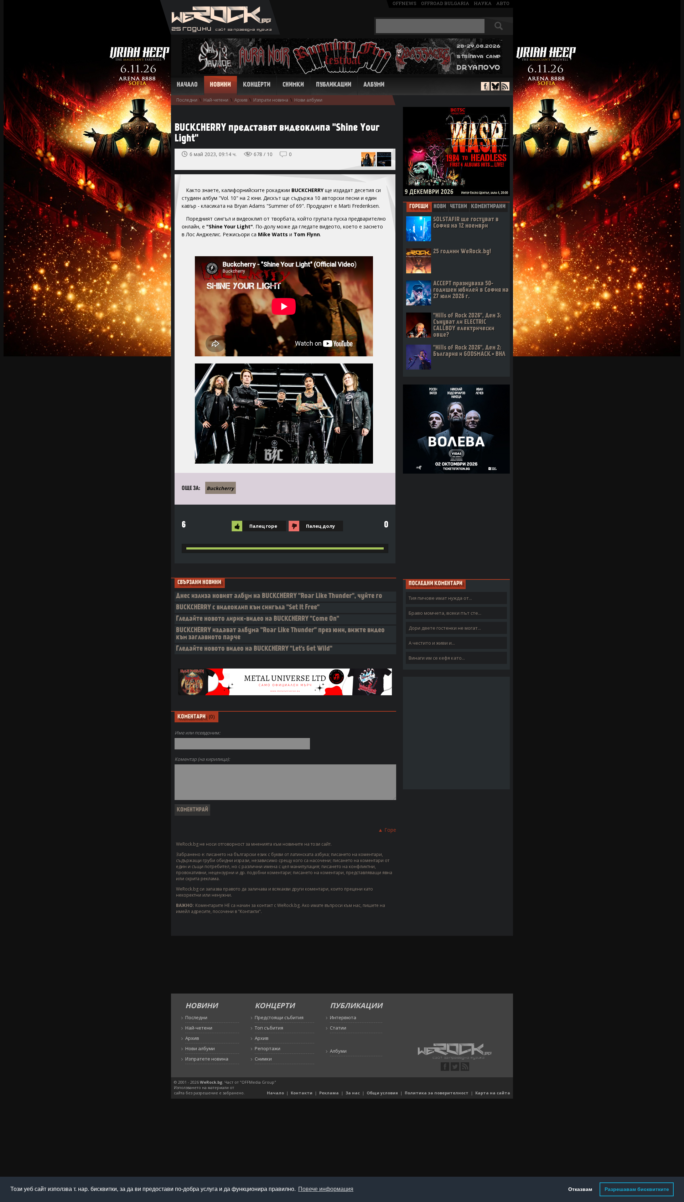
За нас (353, 1092)
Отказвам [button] (580, 1189)
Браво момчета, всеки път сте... (445, 613)
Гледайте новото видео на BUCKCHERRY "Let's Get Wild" (254, 649)
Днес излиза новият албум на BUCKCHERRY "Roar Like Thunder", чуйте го (279, 596)
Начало (187, 85)
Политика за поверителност (436, 1092)
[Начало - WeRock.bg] (220, 33)
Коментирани (488, 207)
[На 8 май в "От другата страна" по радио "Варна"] (384, 159)
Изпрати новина (270, 100)
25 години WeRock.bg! (462, 252)
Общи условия (382, 1092)
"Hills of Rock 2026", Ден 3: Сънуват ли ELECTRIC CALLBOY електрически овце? (467, 325)
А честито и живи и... (432, 643)
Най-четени (215, 100)
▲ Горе (387, 829)
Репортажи (267, 1048)
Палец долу (320, 526)
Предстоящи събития (279, 1017)
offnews (404, 3)
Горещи (418, 207)
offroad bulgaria (445, 3)
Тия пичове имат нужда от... (440, 598)
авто (502, 3)
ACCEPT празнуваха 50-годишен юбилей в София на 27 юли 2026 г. (471, 290)
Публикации (333, 85)
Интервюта (343, 1017)
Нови (440, 207)
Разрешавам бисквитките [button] (637, 1189)
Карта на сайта (492, 1092)
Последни (186, 100)
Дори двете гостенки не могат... (445, 628)
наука (483, 3)
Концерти (256, 85)
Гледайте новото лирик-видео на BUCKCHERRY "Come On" (257, 619)
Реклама (329, 1092)
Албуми (373, 85)
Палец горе (263, 526)
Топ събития (269, 1028)
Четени (458, 207)
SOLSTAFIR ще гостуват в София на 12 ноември (466, 223)
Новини (220, 85)
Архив (240, 100)
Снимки (293, 85)
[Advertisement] (456, 526)
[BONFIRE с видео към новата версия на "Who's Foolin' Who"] (368, 159)
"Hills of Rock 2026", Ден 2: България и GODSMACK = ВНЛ (469, 351)
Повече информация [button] (325, 1189)
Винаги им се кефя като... (437, 658)
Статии (338, 1028)
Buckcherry (220, 488)
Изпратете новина (206, 1059)
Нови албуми (308, 100)
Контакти (301, 1092)
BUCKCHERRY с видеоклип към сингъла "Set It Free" (248, 607)
